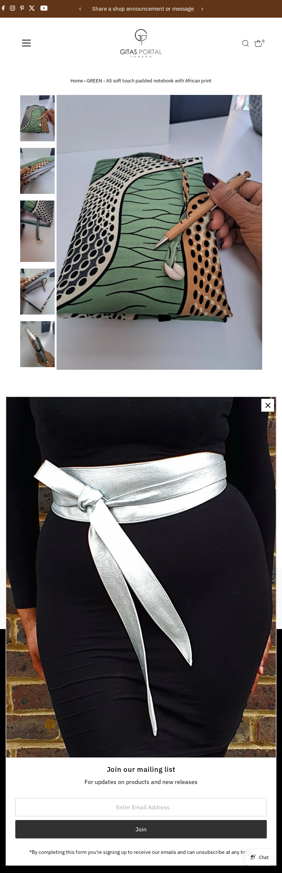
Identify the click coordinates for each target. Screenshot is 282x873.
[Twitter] (32, 9)
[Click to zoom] (250, 107)
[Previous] (80, 9)
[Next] (202, 9)
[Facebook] (3, 9)
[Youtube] (44, 9)
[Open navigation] (26, 43)
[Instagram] (12, 9)
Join (141, 829)
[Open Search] (245, 43)
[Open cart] (258, 43)
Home (76, 81)
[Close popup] (267, 405)
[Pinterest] (22, 9)
